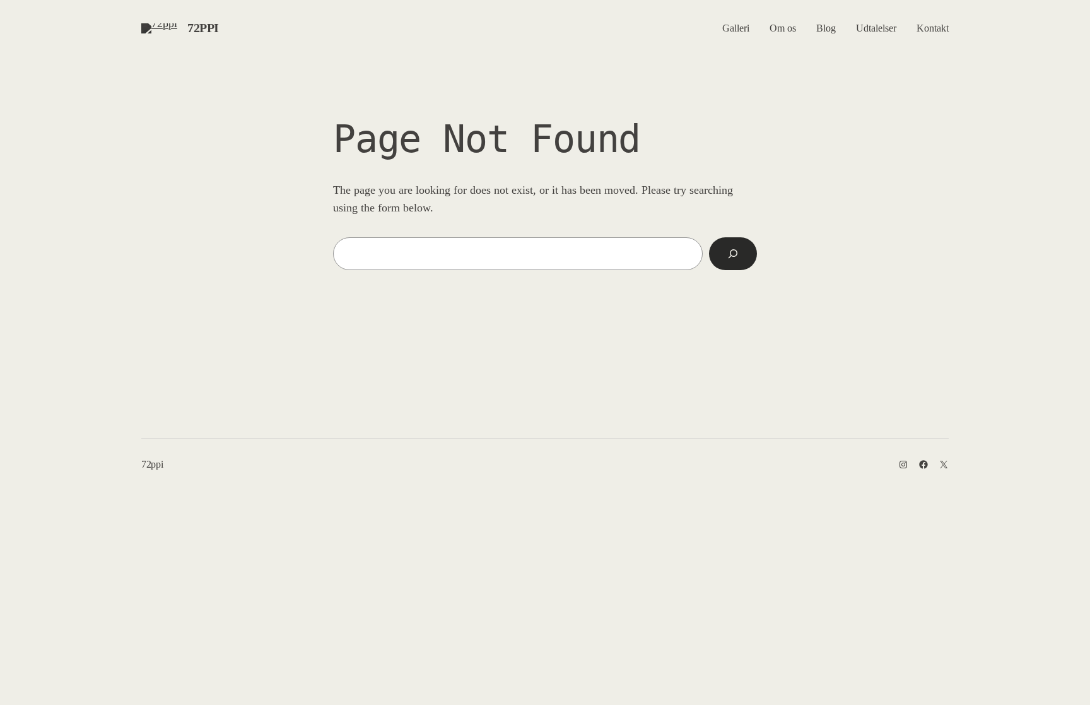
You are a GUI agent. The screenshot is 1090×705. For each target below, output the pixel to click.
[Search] (733, 253)
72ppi (203, 28)
